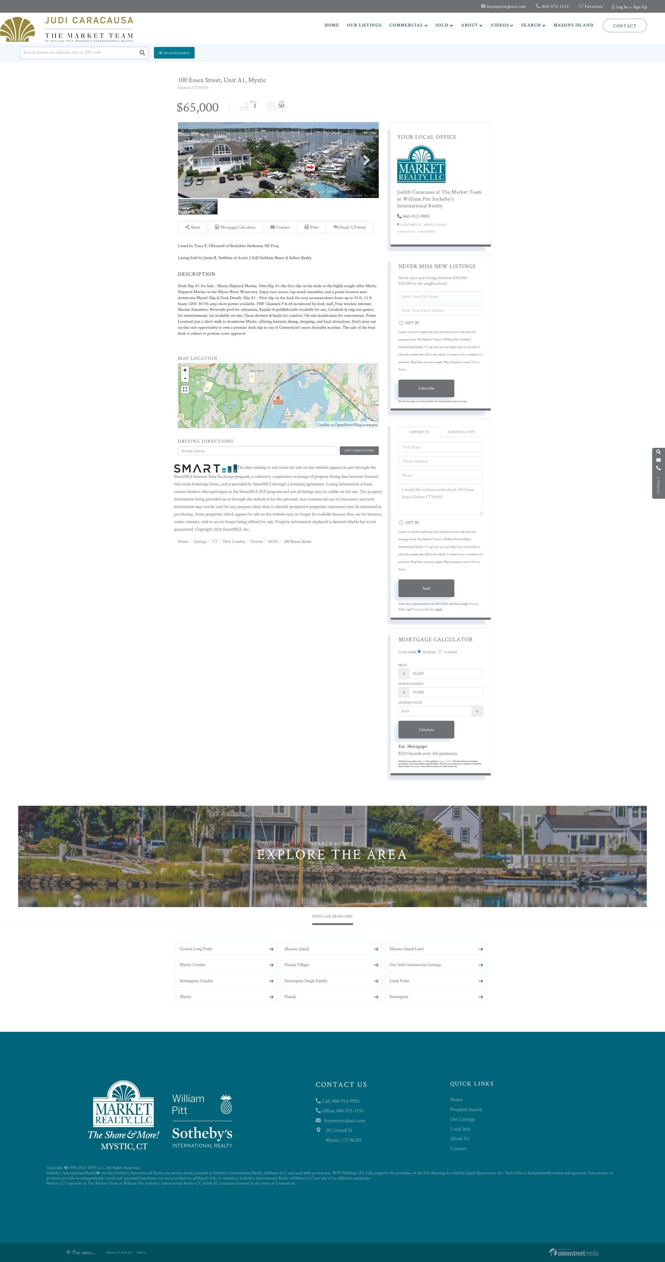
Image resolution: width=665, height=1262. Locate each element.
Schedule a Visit (461, 432)
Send (426, 588)
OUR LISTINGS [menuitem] (364, 25)
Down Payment (411, 684)
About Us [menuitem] (459, 1138)
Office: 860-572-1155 (342, 1110)
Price (402, 665)
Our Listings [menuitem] (462, 1118)
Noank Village (296, 964)
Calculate (426, 729)
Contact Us (406, 231)
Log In (622, 7)
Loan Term (407, 652)
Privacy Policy (120, 1252)
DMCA (141, 1252)
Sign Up (640, 7)
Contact (625, 26)
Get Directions (359, 450)
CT (215, 541)
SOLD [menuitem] (442, 25)
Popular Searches (332, 916)
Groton (256, 541)
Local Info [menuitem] (460, 1128)
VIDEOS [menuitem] (500, 25)
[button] (142, 52)
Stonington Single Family (306, 980)
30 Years (429, 652)
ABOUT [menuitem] (469, 25)
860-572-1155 (555, 6)
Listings (200, 541)
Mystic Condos (192, 964)
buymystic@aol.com (506, 6)
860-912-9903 (416, 216)
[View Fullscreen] (185, 389)
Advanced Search (176, 53)
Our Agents (426, 231)
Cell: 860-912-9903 (340, 1101)
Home (183, 541)
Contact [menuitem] (458, 1148)
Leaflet (323, 424)
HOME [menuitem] (332, 25)
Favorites (593, 6)
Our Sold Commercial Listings (415, 964)
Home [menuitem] (456, 1099)
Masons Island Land (406, 949)
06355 (273, 541)
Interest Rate (410, 702)
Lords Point (399, 980)
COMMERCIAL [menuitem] (406, 25)
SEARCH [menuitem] (531, 25)
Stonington (398, 996)
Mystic (185, 996)
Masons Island (296, 949)
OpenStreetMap (348, 424)
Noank (290, 996)
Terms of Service (424, 609)
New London (234, 541)
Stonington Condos (196, 980)
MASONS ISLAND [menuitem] (574, 25)
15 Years (450, 652)
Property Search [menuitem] (466, 1109)
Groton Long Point (196, 949)
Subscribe (426, 388)
